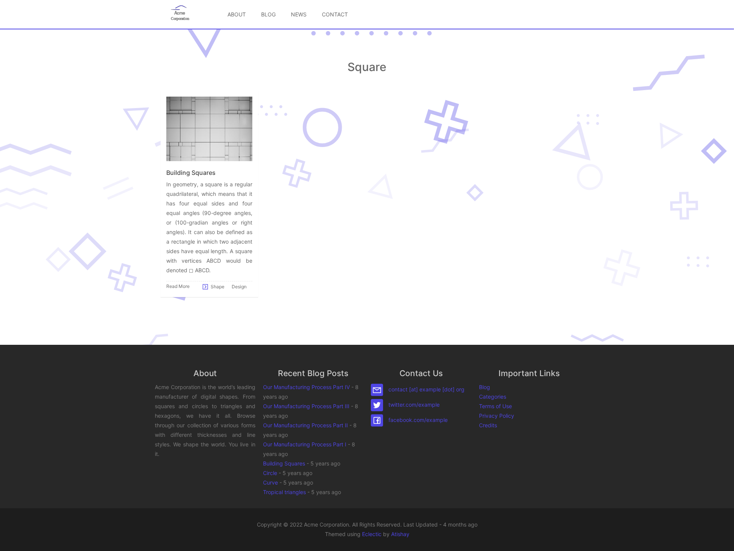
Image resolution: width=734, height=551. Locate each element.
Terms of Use (495, 406)
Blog (484, 387)
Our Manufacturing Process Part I (304, 444)
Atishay (400, 534)
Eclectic (372, 534)
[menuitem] (236, 14)
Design (239, 286)
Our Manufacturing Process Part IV (306, 387)
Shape (217, 286)
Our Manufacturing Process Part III (306, 406)
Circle (270, 473)
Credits (488, 425)
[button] (720, 537)
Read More (178, 286)
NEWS (299, 14)
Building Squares (284, 463)
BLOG (268, 14)
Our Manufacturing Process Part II (305, 425)
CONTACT (335, 14)
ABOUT (236, 14)
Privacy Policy (496, 415)
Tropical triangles (284, 492)
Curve (270, 482)
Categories (492, 396)
